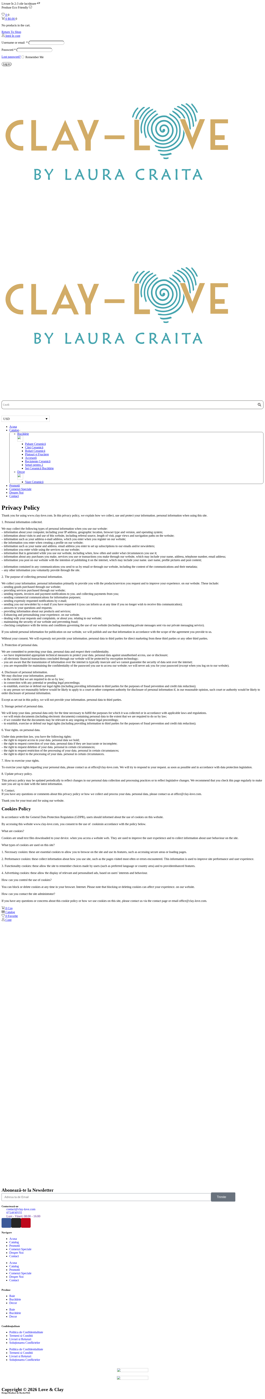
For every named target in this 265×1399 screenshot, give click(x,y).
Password (9, 49)
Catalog (14, 430)
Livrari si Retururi (20, 1339)
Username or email (15, 42)
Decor (21, 471)
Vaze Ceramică (34, 482)
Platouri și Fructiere (37, 454)
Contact (14, 496)
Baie (12, 1296)
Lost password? (11, 56)
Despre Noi (16, 492)
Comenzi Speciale (20, 489)
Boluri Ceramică (35, 450)
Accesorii (31, 457)
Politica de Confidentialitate (26, 1332)
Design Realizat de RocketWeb (16, 1393)
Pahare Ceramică (35, 444)
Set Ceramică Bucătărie (39, 468)
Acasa (13, 426)
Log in (6, 64)
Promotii (14, 485)
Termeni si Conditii (21, 1335)
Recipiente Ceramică (37, 461)
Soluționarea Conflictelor (24, 1342)
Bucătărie (23, 433)
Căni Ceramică (34, 447)
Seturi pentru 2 (34, 464)
